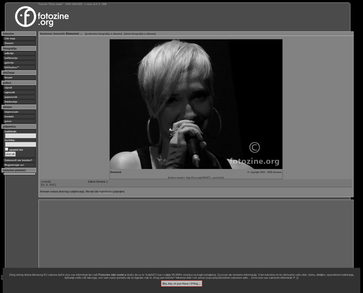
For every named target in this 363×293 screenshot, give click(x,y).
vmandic (46, 181)
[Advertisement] (188, 235)
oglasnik (10, 92)
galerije (9, 62)
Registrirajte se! (14, 165)
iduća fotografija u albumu (140, 34)
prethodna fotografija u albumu (103, 34)
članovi (9, 43)
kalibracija (11, 58)
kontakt (9, 116)
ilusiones (46, 33)
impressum (11, 111)
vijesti (8, 87)
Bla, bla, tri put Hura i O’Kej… (181, 283)
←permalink (217, 177)
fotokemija (11, 101)
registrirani (105, 191)
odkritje (9, 53)
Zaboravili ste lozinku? (18, 160)
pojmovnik (11, 97)
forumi (8, 77)
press (8, 121)
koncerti (59, 33)
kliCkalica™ (12, 67)
